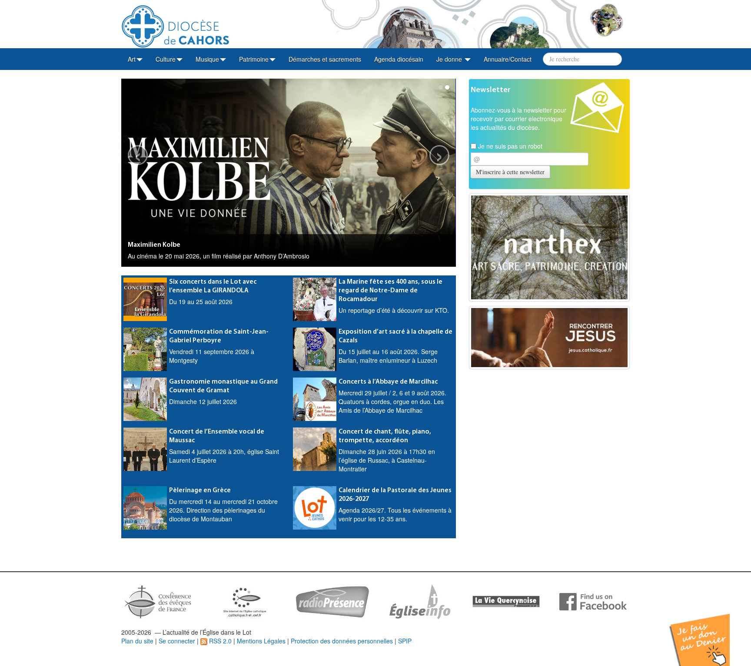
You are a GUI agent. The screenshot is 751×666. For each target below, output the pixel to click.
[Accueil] (175, 23)
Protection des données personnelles (342, 640)
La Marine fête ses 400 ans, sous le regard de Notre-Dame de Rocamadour (390, 290)
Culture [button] (166, 59)
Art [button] (132, 59)
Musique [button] (207, 59)
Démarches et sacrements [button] (325, 59)
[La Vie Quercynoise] (506, 600)
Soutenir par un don (707, 633)
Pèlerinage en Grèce (200, 490)
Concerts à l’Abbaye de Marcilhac (388, 381)
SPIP (405, 640)
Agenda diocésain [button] (398, 59)
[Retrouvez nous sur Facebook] (593, 600)
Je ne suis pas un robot (509, 146)
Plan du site (137, 640)
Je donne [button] (450, 59)
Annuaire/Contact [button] (508, 59)
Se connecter (177, 640)
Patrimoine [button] (254, 59)
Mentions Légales (261, 640)
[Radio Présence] (332, 600)
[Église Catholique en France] (158, 600)
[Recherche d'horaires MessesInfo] (419, 600)
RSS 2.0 (219, 640)
